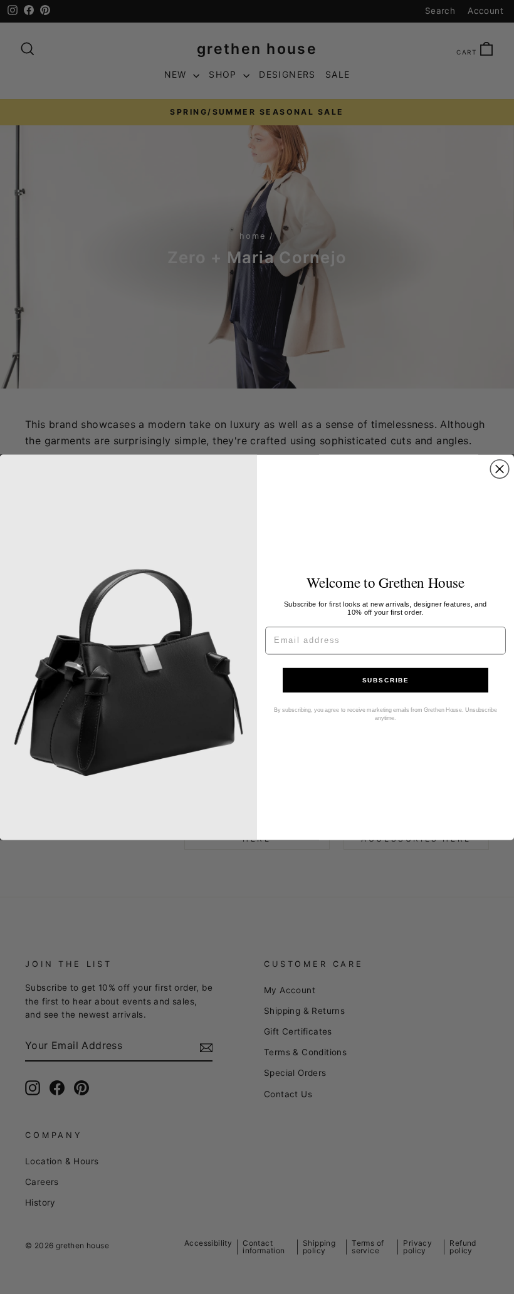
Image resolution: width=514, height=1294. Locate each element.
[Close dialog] (499, 468)
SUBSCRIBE (385, 680)
